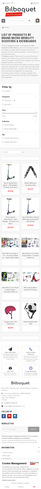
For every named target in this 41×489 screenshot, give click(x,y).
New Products (8, 452)
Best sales (6, 455)
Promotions (7, 458)
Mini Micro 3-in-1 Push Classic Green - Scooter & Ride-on (10, 290)
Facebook (4, 416)
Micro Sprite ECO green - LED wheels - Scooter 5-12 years (10, 185)
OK (34, 429)
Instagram (15, 416)
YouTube (9, 416)
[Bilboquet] (20, 11)
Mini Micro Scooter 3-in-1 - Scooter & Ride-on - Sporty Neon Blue (10, 255)
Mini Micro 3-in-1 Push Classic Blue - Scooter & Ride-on (30, 255)
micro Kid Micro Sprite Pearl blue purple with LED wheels (30, 219)
